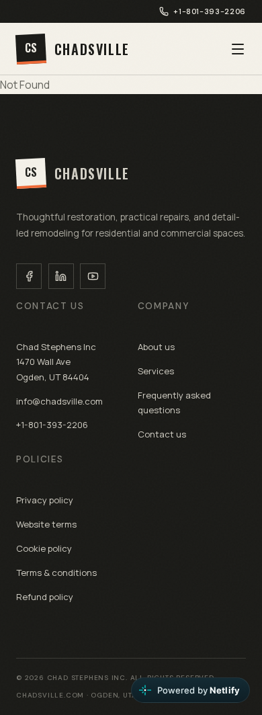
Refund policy (44, 597)
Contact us (162, 434)
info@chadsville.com (59, 401)
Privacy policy (44, 500)
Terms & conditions (56, 572)
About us (156, 347)
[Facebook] (29, 276)
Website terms (46, 524)
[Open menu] (238, 49)
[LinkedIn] (61, 276)
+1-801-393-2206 (209, 11)
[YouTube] (92, 276)
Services (156, 371)
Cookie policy (44, 548)
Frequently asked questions (174, 402)
